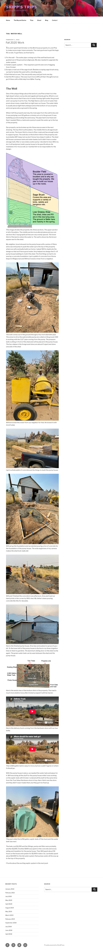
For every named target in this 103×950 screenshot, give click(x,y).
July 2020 (8, 896)
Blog (46, 20)
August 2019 (9, 908)
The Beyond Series (20, 20)
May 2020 (8, 900)
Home (8, 20)
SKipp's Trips (21, 7)
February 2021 (10, 893)
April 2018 (8, 934)
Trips (31, 20)
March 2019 (9, 915)
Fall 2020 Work (15, 42)
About (39, 20)
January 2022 (9, 889)
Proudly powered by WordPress (54, 945)
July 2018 (8, 926)
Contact (54, 20)
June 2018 (8, 930)
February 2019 (10, 919)
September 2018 (10, 923)
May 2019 (8, 911)
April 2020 (8, 904)
